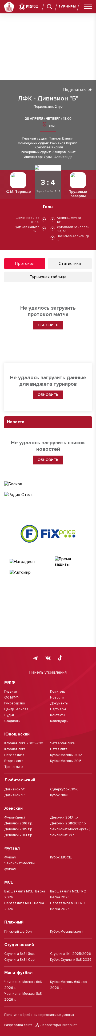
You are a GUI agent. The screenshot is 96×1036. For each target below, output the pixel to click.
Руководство (14, 703)
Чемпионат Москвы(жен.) (70, 829)
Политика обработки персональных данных (39, 1015)
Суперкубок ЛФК (64, 789)
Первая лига (14, 755)
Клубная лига (15, 749)
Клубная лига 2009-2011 (23, 743)
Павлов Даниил (61, 139)
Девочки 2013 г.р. (64, 817)
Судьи (9, 715)
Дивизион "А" (15, 789)
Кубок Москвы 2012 (66, 755)
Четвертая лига (62, 743)
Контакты (57, 715)
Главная (10, 691)
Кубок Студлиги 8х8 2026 (70, 960)
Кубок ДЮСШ (61, 857)
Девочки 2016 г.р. (18, 823)
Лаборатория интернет (58, 1025)
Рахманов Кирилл (64, 143)
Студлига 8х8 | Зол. (19, 954)
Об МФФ (11, 697)
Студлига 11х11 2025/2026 (70, 954)
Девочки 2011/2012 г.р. (68, 823)
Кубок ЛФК (59, 795)
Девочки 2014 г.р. (18, 835)
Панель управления (48, 672)
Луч (51, 126)
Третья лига (13, 767)
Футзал (10, 857)
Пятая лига (58, 749)
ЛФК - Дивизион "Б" (48, 98)
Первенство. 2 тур (48, 107)
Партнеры (58, 709)
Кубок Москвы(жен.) (66, 931)
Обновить (48, 394)
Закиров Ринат (63, 152)
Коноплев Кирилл (49, 147)
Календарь (58, 721)
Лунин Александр (58, 157)
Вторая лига (13, 761)
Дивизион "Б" (15, 795)
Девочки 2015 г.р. (18, 829)
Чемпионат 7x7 (62, 835)
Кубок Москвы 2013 (66, 761)
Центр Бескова (16, 709)
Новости (57, 697)
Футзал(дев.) (14, 817)
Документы (59, 703)
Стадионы (12, 721)
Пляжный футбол (18, 931)
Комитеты (58, 691)
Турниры (67, 7)
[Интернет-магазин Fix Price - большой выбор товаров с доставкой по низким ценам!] (48, 533)
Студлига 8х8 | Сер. (19, 960)
